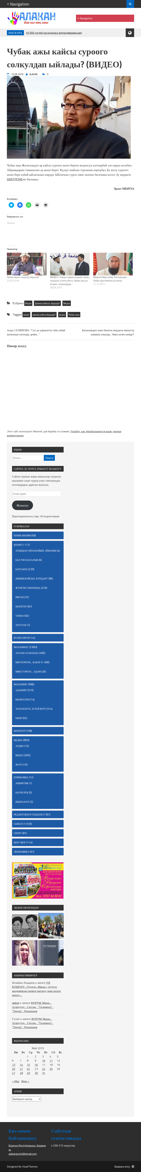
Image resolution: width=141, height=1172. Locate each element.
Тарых (19, 616)
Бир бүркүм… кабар (27, 662)
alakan (15, 1003)
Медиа (66, 303)
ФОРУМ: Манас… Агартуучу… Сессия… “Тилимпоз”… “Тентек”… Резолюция (32, 1007)
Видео (28, 303)
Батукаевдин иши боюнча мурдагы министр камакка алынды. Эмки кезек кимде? (108, 332)
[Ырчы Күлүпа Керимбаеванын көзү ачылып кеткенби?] (24, 953)
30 (36, 1073)
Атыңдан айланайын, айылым (35, 550)
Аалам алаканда (27, 653)
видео (26, 314)
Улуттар (20, 625)
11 (51, 1060)
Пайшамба (21, 777)
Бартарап (21, 569)
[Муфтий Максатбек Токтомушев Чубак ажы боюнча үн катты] (113, 264)
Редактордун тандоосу (29, 814)
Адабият (21, 690)
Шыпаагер (22, 802)
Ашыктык (21, 783)
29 (28, 1073)
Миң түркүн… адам (28, 671)
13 (13, 1065)
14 (21, 1065)
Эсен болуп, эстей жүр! (30, 709)
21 (21, 1069)
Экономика (21, 852)
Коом (17, 545)
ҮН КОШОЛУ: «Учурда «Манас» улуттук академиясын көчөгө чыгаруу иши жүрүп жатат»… (36, 989)
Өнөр (18, 718)
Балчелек (21, 792)
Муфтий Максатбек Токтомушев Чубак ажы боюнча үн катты (110, 278)
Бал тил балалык (26, 560)
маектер (21, 606)
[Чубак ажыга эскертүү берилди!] (27, 264)
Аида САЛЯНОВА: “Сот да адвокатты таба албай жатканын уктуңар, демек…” (36, 332)
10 (43, 1060)
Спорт (18, 833)
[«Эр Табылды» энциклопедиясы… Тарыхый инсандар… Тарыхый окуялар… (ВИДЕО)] (51, 953)
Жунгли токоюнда (27, 588)
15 (28, 1065)
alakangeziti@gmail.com (23, 1154)
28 (21, 1073)
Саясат (18, 824)
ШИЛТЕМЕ (15, 179)
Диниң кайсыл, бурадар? (47, 303)
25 (51, 1069)
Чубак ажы (73, 314)
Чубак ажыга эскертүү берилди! (23, 277)
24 (43, 1069)
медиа (62, 314)
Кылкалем (22, 699)
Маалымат (21, 647)
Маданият (21, 684)
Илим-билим (22, 535)
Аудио (19, 746)
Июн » (25, 1081)
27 (13, 1073)
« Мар (15, 1081)
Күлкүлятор (22, 638)
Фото (18, 764)
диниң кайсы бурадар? (44, 314)
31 (43, 1073)
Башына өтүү (122, 1166)
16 (36, 1065)
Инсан (19, 597)
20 (13, 1069)
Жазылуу (23, 505)
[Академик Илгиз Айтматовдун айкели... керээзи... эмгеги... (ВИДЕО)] (51, 926)
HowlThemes (30, 1166)
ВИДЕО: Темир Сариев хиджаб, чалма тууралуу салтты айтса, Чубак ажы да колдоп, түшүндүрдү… (69, 280)
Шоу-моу (20, 842)
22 (28, 1069)
